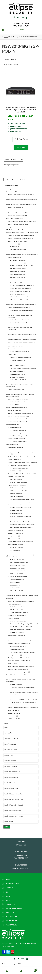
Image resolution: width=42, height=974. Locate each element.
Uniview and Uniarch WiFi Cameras (20, 288)
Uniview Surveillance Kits (16, 389)
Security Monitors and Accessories (19, 658)
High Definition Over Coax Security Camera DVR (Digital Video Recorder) (21, 556)
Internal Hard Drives (16, 547)
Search (21, 970)
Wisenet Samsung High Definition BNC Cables (24, 692)
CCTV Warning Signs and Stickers (18, 669)
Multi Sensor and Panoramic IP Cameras (22, 524)
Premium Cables (13, 618)
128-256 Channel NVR (17, 579)
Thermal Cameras (16, 283)
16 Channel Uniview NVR (17, 360)
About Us (9, 888)
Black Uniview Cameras (17, 274)
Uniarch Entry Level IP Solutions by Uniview (21, 235)
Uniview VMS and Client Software (18, 399)
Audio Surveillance (14, 604)
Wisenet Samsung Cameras (19, 695)
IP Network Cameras (15, 505)
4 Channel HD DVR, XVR (17, 565)
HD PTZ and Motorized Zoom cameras (22, 499)
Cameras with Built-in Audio (19, 612)
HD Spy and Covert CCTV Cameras (20, 502)
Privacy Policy (11, 925)
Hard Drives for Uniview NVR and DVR (21, 310)
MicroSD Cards (15, 550)
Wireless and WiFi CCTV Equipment (19, 672)
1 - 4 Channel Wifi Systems (18, 441)
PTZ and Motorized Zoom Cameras (19, 465)
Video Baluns (12, 663)
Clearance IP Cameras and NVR (18, 215)
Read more (21, 148)
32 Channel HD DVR (16, 574)
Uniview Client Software (17, 402)
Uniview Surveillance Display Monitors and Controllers (20, 328)
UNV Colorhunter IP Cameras (19, 299)
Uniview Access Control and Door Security (21, 238)
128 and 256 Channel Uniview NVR (20, 357)
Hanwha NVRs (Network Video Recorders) (20, 541)
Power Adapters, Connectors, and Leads (22, 652)
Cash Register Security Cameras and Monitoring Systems (19, 453)
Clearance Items (11, 210)
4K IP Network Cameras (15, 447)
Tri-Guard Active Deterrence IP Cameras (22, 285)
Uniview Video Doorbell (17, 294)
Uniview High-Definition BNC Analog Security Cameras (22, 254)
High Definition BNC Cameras (17, 485)
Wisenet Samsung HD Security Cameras (24, 702)
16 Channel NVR (15, 588)
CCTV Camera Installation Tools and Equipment (22, 638)
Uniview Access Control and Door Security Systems (21, 204)
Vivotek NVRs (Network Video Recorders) (20, 413)
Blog (8, 896)
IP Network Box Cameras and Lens (20, 516)
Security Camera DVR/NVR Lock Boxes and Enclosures (22, 595)
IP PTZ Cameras (15, 471)
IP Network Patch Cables (18, 621)
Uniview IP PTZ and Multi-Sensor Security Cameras (21, 304)
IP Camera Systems (14, 427)
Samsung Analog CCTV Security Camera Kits (23, 700)
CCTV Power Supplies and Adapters (19, 643)
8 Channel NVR (15, 585)
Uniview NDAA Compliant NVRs (19, 351)
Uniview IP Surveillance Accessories (19, 307)
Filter (6, 826)
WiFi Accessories (14, 719)
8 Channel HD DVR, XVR (17, 568)
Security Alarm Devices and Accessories (18, 227)
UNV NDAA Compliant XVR (18, 249)
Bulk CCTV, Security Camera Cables (21, 626)
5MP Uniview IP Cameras (18, 271)
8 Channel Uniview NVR (17, 374)
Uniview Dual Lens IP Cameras (17, 241)
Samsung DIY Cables (17, 632)
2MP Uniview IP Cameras (18, 260)
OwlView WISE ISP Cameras (19, 280)
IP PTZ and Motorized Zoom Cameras (21, 519)
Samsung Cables (16, 684)
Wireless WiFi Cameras (15, 533)
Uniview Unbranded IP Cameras (20, 291)
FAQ (7, 892)
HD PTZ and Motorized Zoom (19, 468)
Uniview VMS (14, 404)
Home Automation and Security (16, 675)
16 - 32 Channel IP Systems (18, 436)
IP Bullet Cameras (16, 510)
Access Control (11, 192)
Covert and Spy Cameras (16, 476)
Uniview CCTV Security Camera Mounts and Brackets (20, 316)
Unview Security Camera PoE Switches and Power (22, 339)
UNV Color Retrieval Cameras (19, 297)
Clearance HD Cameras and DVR (18, 213)
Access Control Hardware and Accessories (21, 194)
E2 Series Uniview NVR (17, 377)
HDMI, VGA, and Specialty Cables (20, 629)
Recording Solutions (13, 536)
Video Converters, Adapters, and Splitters (21, 666)
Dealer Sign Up (11, 921)
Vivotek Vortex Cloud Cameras (17, 419)
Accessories (10, 598)
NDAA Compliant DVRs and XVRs (20, 562)
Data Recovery (11, 917)
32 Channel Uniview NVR (18, 363)
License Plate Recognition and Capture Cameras (23, 462)
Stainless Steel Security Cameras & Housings (22, 473)
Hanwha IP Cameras (14, 459)
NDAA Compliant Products (14, 218)
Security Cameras (12, 444)
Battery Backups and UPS (18, 646)
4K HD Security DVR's (17, 559)
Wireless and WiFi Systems (17, 438)
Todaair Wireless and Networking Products (21, 601)
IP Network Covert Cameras (19, 482)
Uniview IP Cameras (14, 257)
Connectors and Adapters (16, 635)
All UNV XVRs (14, 247)
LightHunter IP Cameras (17, 277)
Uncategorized (11, 189)
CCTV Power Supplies (17, 649)
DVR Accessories (14, 539)
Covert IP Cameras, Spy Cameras (20, 507)
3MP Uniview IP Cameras (18, 263)
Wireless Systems (14, 713)
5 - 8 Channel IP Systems (18, 433)
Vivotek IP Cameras (14, 410)
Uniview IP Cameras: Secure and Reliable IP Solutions (22, 232)
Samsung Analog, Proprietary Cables (23, 687)
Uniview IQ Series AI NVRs (18, 380)
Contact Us (10, 904)
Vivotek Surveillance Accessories (18, 416)
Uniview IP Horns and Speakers (20, 320)
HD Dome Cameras (16, 496)
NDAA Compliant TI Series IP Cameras (21, 527)
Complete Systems (12, 424)
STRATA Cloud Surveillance (14, 230)
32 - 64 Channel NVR (17, 590)
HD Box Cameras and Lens (18, 490)
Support (9, 900)
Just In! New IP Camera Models (19, 522)
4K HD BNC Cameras (16, 488)
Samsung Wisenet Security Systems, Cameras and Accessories (20, 680)
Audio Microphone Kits (17, 607)
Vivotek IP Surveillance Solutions (16, 407)
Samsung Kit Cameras (15, 530)
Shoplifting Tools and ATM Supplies (19, 660)
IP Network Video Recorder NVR (18, 576)
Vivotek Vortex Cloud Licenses (17, 421)
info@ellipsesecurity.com (21, 868)
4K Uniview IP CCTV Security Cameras (21, 266)
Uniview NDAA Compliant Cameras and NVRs (21, 342)
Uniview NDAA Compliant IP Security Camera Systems (20, 348)
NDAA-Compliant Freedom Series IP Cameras (22, 221)
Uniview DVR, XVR (14, 244)
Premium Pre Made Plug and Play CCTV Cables (24, 624)
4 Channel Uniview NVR (17, 366)
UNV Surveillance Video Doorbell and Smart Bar (22, 334)
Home (6, 37)
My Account (10, 913)
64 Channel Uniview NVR (17, 371)
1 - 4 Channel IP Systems (18, 430)
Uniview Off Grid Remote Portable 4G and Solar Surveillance (19, 385)
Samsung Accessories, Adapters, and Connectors (23, 707)
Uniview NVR (12, 354)
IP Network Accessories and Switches (19, 641)
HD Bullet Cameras (16, 493)
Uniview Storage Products (18, 322)
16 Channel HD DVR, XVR (17, 571)
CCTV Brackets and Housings (17, 615)
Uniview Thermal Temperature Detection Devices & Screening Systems (20, 395)
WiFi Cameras (13, 716)
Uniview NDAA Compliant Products (18, 224)
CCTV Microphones (16, 609)
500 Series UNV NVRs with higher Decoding (23, 368)
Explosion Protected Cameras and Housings (21, 457)
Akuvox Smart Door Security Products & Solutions (21, 199)
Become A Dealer (12, 884)
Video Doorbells (13, 710)
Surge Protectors (16, 655)
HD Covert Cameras (16, 479)
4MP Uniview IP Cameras (18, 268)
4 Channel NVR (15, 582)
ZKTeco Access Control (15, 207)
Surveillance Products (15, 908)
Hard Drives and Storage (16, 544)
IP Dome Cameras (16, 513)
